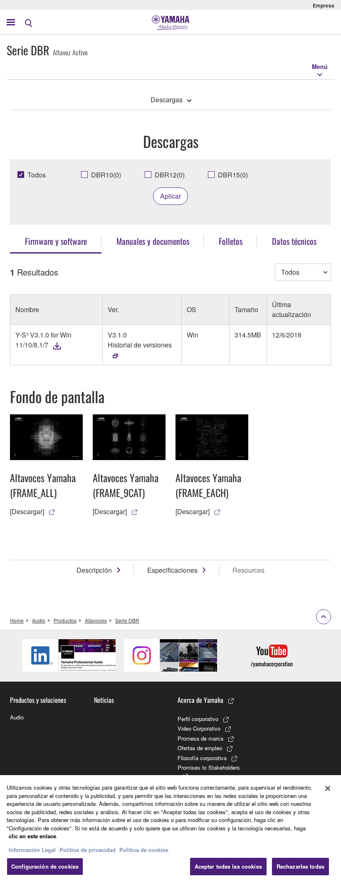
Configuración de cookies (45, 866)
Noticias (104, 700)
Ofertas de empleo (200, 748)
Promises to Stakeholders (209, 767)
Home (17, 620)
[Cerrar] (328, 788)
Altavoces (96, 620)
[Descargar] (27, 511)
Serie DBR (127, 620)
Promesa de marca (200, 738)
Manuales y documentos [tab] (152, 241)
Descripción (94, 570)
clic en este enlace (32, 836)
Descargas (167, 99)
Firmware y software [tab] (56, 241)
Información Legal (32, 850)
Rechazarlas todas (300, 866)
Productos (65, 620)
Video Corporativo (199, 728)
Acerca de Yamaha (200, 700)
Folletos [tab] (230, 241)
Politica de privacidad (87, 850)
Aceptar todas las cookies (228, 866)
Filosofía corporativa (202, 758)
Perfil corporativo (198, 719)
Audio (38, 620)
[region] (170, 829)
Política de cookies (143, 850)
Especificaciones (172, 570)
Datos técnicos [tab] (294, 241)
